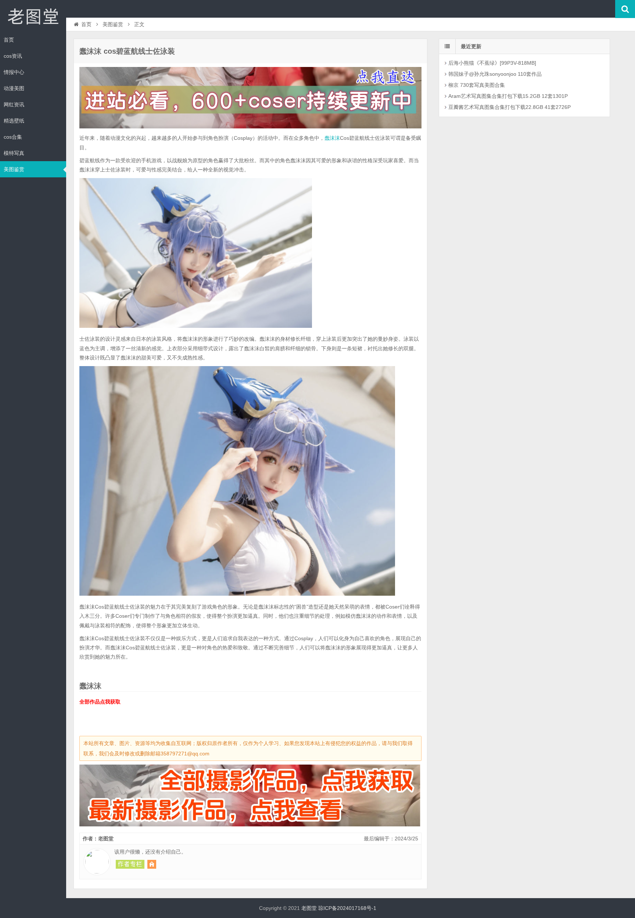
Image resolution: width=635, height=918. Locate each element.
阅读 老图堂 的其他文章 (130, 864)
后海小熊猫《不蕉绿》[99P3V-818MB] (492, 63)
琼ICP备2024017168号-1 (347, 908)
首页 (9, 40)
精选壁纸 (14, 121)
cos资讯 (13, 56)
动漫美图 (14, 88)
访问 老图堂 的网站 (151, 864)
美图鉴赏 (14, 169)
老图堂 (33, 16)
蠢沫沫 (332, 138)
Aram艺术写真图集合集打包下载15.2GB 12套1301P (508, 96)
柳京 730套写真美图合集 (476, 85)
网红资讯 (14, 104)
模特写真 (14, 153)
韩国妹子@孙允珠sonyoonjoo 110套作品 (495, 74)
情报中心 (14, 72)
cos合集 (13, 137)
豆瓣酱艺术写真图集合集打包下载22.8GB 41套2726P (509, 107)
